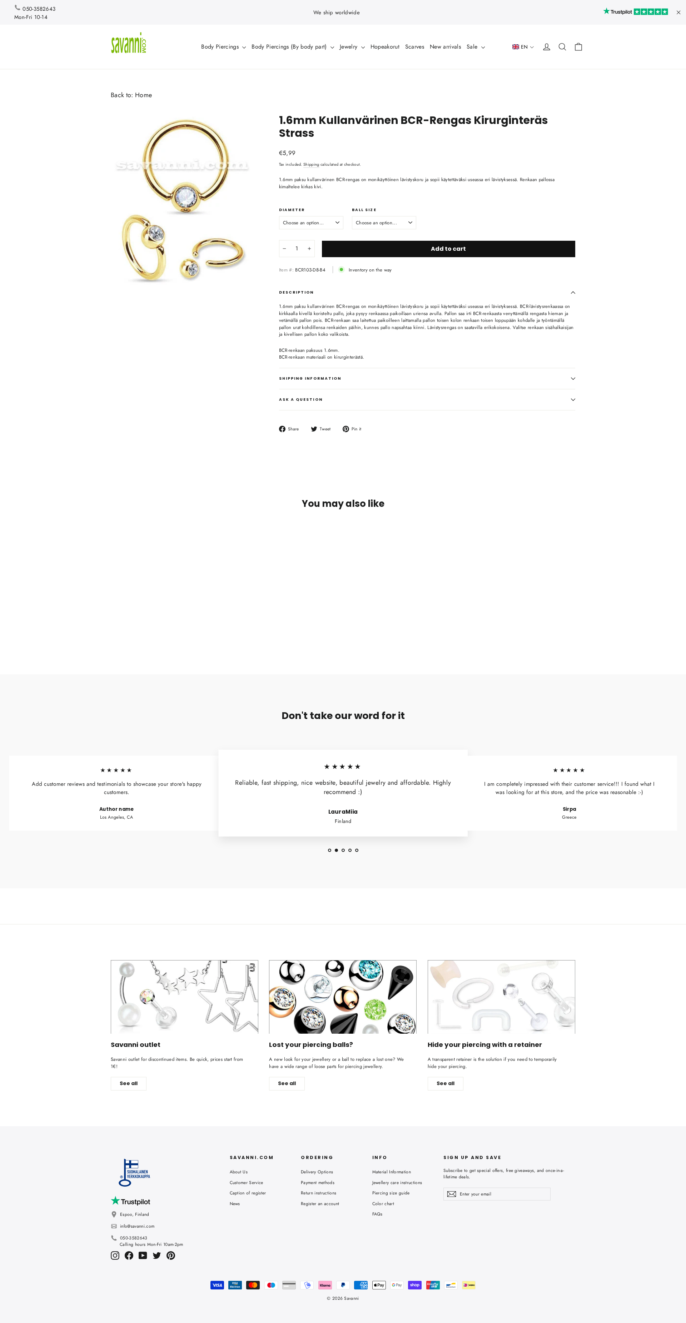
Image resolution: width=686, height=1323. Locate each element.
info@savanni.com (137, 1226)
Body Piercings (220, 47)
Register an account (320, 1203)
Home (143, 95)
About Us (239, 1172)
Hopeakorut (385, 47)
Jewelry (349, 47)
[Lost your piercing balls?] (343, 997)
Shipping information (310, 378)
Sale (473, 47)
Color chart (383, 1203)
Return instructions (318, 1193)
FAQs (377, 1214)
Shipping (311, 164)
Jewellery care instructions (397, 1182)
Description (296, 292)
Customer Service (246, 1182)
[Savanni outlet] (184, 997)
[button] (523, 47)
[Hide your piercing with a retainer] (501, 997)
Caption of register (248, 1193)
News (235, 1203)
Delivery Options (317, 1172)
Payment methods (317, 1182)
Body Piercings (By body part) (290, 47)
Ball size (364, 210)
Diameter (292, 210)
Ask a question (301, 399)
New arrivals (445, 47)
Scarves (414, 47)
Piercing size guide (391, 1193)
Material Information (391, 1172)
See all (129, 1083)
